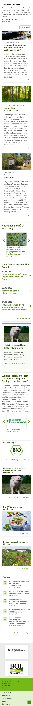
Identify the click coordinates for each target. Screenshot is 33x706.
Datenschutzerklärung (10, 19)
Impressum (7, 22)
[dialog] (16, 353)
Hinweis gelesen (25, 27)
